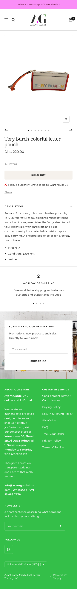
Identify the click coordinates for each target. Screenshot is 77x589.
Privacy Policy (51, 440)
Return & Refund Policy (57, 413)
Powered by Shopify (60, 577)
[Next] (71, 130)
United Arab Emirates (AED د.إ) (24, 564)
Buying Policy (51, 407)
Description (13, 206)
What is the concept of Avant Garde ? (39, 4)
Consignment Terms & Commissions (56, 398)
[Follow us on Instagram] (8, 549)
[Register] (59, 526)
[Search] (13, 19)
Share (8, 192)
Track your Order (53, 434)
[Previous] (6, 130)
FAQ (45, 427)
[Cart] (71, 19)
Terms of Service (53, 447)
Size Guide (49, 420)
